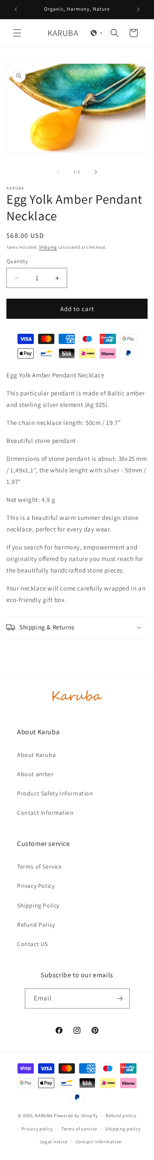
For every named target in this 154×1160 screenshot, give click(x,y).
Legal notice (54, 1142)
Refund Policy (36, 925)
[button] (17, 33)
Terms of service (79, 1129)
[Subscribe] (119, 998)
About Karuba (36, 755)
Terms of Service (39, 866)
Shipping (48, 247)
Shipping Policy (38, 905)
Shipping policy (123, 1129)
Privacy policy (37, 1129)
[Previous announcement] (15, 9)
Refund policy (121, 1115)
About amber (35, 774)
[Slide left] (58, 172)
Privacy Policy (35, 886)
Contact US (32, 944)
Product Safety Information (55, 793)
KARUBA (44, 1115)
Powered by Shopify (76, 1115)
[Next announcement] (138, 9)
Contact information (45, 812)
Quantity (17, 261)
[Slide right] (95, 172)
